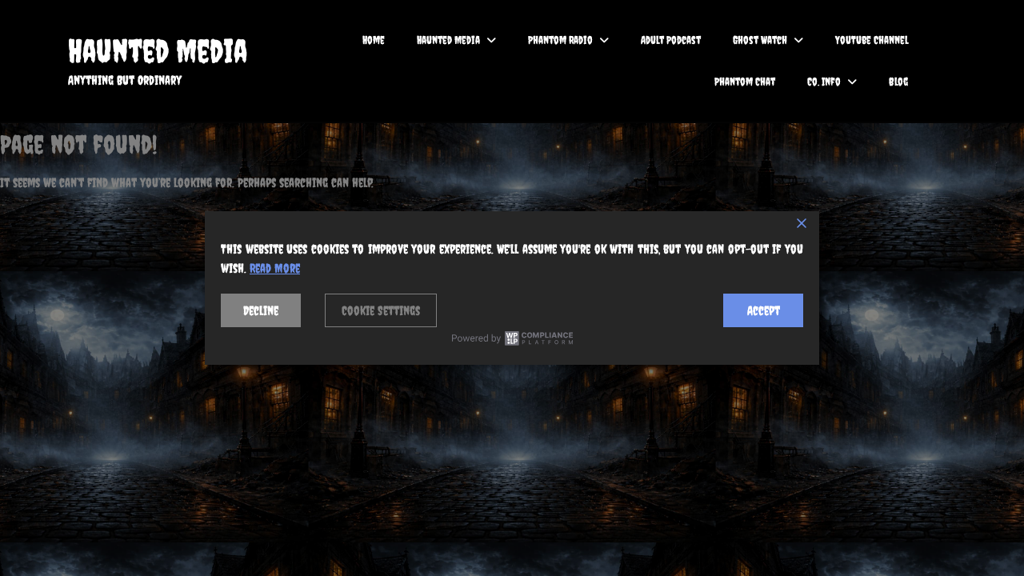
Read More (275, 268)
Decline (260, 310)
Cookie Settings (381, 310)
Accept (763, 310)
